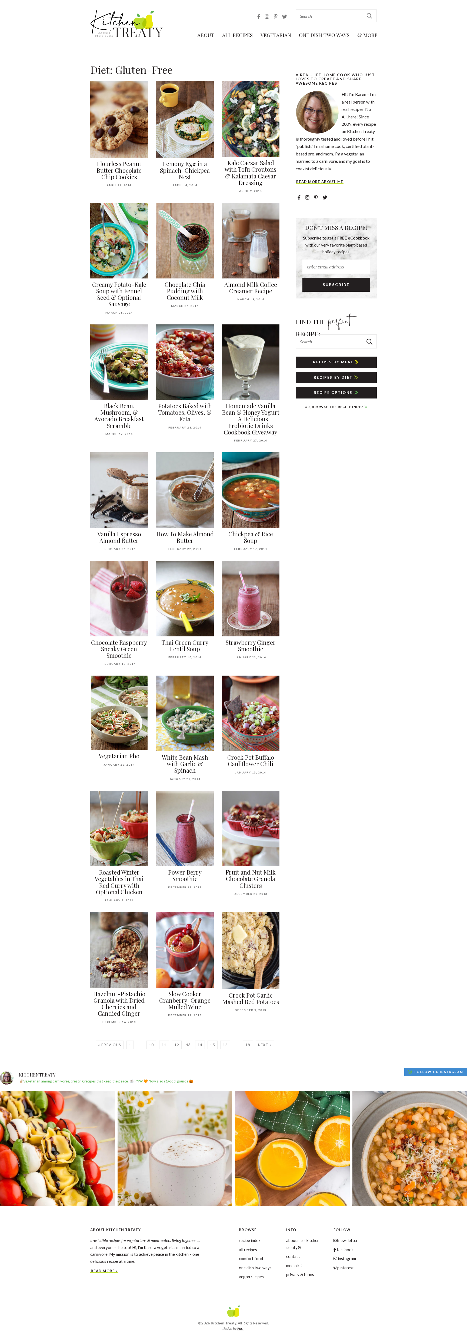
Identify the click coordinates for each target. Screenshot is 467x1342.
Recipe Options (334, 392)
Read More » (104, 1271)
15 (212, 1045)
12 (176, 1045)
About (205, 34)
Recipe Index (250, 1240)
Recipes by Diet (334, 377)
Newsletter (348, 1240)
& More (367, 34)
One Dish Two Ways (324, 34)
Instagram (346, 1258)
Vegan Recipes (251, 1276)
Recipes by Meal (334, 362)
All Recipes (237, 34)
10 (151, 1045)
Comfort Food (251, 1258)
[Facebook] (259, 16)
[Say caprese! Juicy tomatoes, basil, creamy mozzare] (57, 1148)
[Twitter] (284, 16)
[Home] (233, 1311)
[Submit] (369, 15)
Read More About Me (319, 182)
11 (164, 1045)
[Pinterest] (276, 16)
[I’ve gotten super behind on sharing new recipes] (175, 1148)
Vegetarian (276, 34)
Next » (265, 1045)
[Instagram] (267, 16)
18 (248, 1045)
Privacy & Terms (300, 1274)
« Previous (109, 1045)
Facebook (344, 1249)
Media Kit (294, 1265)
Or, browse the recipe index (335, 407)
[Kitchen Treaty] (127, 23)
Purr (240, 1328)
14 (200, 1045)
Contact (293, 1256)
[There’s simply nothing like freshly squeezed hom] (292, 1148)
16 (225, 1045)
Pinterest (345, 1267)
